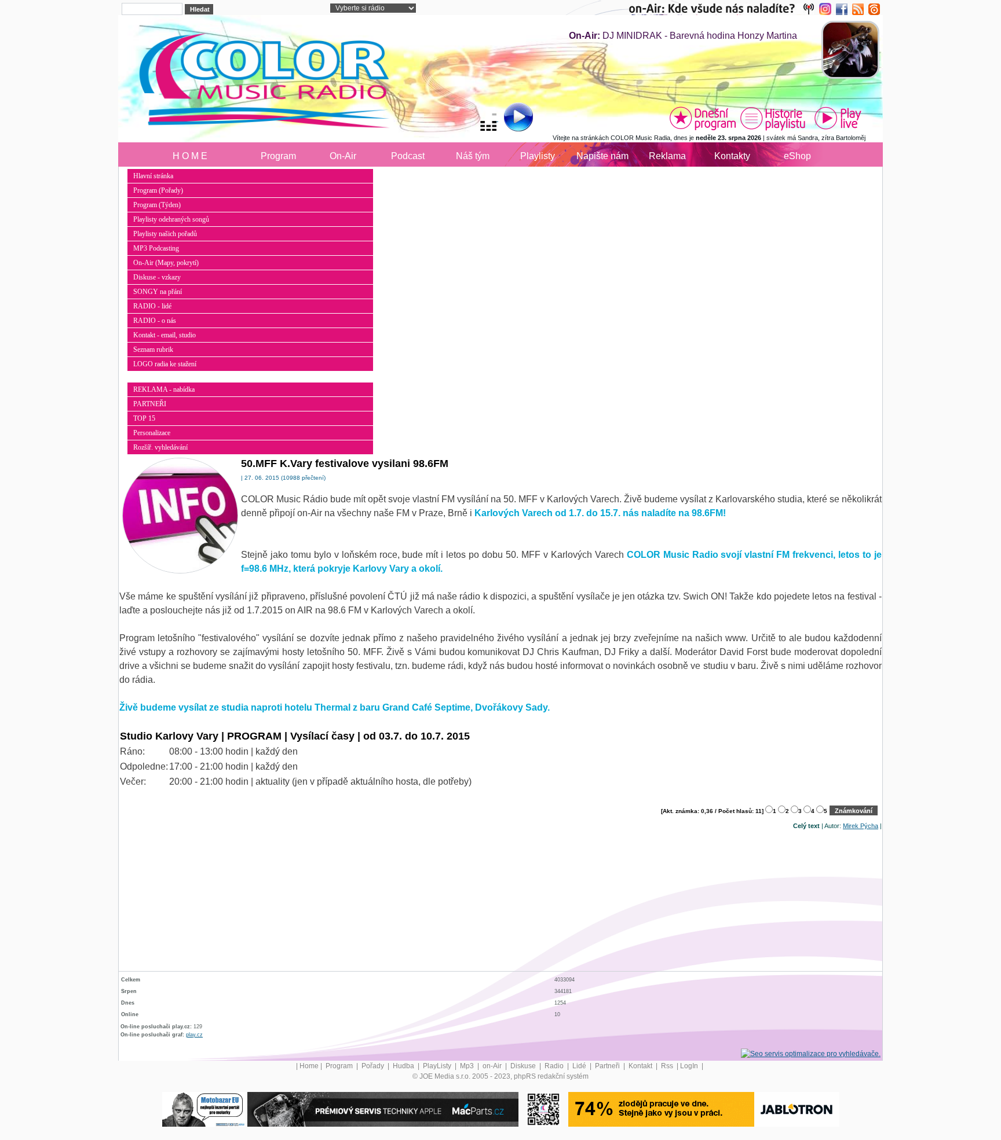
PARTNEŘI (149, 404)
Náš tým (472, 156)
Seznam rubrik (153, 349)
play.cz (194, 1035)
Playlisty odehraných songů (171, 219)
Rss (668, 1066)
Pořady (373, 1066)
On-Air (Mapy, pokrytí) (166, 263)
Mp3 (468, 1066)
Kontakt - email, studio (164, 335)
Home (309, 1066)
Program (278, 156)
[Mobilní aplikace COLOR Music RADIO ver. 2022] (543, 1109)
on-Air (493, 1066)
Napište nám (602, 156)
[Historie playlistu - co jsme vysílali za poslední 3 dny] (773, 118)
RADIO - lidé (152, 306)
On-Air (343, 156)
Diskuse (524, 1066)
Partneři (608, 1066)
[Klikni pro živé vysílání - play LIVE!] (839, 118)
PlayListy (438, 1066)
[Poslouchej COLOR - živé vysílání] (509, 119)
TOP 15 (144, 418)
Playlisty (537, 156)
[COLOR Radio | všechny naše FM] (724, 9)
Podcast (408, 156)
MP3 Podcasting (156, 248)
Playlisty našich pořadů (165, 234)
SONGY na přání (157, 292)
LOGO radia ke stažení (164, 364)
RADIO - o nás (154, 321)
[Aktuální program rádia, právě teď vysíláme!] (702, 118)
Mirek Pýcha (860, 825)
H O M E (190, 156)
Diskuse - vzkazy (157, 277)
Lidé (580, 1066)
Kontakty (732, 156)
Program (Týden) (157, 205)
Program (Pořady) (158, 190)
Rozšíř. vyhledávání (160, 447)
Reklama (667, 156)
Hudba (404, 1066)
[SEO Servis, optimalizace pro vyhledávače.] (811, 1053)
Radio (555, 1066)
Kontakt (641, 1066)
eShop (797, 156)
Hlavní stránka (153, 176)
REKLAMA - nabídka (164, 389)
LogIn (690, 1066)
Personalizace (151, 433)
